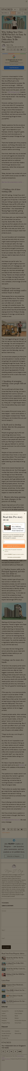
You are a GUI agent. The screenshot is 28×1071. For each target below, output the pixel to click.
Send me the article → (14, 546)
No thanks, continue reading (14, 557)
